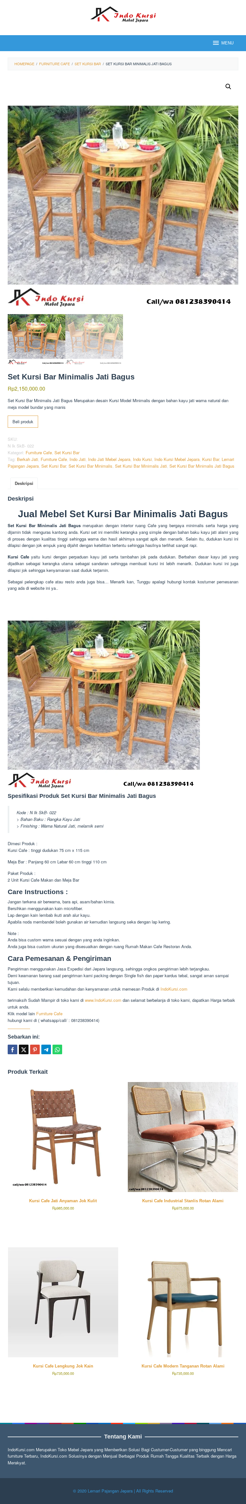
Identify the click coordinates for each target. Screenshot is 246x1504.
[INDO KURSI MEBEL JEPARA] (122, 14)
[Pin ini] (35, 1049)
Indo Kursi (142, 459)
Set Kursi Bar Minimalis (90, 466)
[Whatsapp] (57, 1049)
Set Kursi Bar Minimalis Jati (141, 466)
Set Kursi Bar (66, 452)
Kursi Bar (210, 459)
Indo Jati (78, 459)
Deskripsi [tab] (24, 483)
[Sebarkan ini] (12, 1049)
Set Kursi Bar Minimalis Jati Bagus (201, 466)
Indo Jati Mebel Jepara (109, 459)
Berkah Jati (27, 459)
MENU (227, 43)
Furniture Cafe (39, 452)
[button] (228, 86)
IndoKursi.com (173, 989)
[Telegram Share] (46, 1049)
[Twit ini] (24, 1049)
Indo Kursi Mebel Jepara (177, 459)
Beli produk (22, 421)
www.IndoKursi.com (102, 1000)
